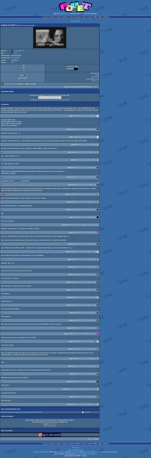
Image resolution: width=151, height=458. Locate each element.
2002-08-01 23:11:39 (81, 209)
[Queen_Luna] (97, 333)
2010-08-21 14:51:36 (83, 341)
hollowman (93, 194)
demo (14, 53)
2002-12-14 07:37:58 (84, 217)
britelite (94, 167)
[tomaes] (97, 259)
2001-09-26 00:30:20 (81, 129)
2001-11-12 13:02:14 (82, 177)
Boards (77, 17)
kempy (94, 267)
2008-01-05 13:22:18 (81, 305)
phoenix (94, 87)
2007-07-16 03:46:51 (81, 297)
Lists (83, 17)
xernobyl (93, 297)
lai (95, 144)
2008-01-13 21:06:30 (84, 320)
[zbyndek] (97, 381)
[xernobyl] (97, 297)
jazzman (93, 202)
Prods (51, 17)
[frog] (97, 397)
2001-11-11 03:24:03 (86, 144)
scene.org (75, 452)
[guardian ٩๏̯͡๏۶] (97, 389)
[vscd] (97, 313)
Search (89, 17)
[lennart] (97, 366)
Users (71, 17)
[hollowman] (97, 194)
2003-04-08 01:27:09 (77, 225)
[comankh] (97, 305)
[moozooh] (83, 412)
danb (94, 217)
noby (94, 358)
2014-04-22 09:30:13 (81, 381)
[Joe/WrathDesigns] (2, 84)
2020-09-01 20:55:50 (82, 404)
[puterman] (97, 209)
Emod (94, 349)
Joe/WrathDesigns (10, 84)
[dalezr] (97, 244)
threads (66, 99)
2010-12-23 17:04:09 (83, 349)
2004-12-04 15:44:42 (82, 259)
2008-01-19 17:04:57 (82, 328)
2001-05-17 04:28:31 (84, 116)
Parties (65, 17)
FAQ (99, 17)
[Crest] (97, 232)
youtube (96, 79)
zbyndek (93, 381)
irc (117, 452)
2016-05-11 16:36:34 (78, 389)
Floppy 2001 (15, 58)
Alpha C (93, 328)
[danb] (97, 217)
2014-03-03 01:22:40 (83, 366)
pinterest (50, 99)
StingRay (93, 290)
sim (95, 374)
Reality (65, 13)
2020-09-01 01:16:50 (84, 397)
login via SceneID (53, 435)
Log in (45, 17)
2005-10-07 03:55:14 (81, 282)
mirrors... (95, 81)
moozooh (87, 412)
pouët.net (36, 452)
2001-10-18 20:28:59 (84, 137)
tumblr (55, 99)
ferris (94, 320)
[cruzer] (97, 274)
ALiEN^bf (93, 282)
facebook (38, 99)
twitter (44, 99)
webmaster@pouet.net (84, 454)
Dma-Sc (93, 404)
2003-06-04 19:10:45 (83, 244)
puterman (93, 209)
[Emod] (97, 349)
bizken (94, 185)
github (95, 454)
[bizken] (97, 185)
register (95, 439)
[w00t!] (97, 341)
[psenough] (97, 251)
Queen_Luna (92, 333)
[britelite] (97, 167)
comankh (93, 305)
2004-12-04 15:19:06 (81, 251)
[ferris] (97, 320)
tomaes (94, 259)
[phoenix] (98, 87)
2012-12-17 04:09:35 (84, 358)
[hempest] (97, 129)
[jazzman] (97, 202)
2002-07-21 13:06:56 (81, 202)
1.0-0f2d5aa (44, 452)
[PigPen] (97, 152)
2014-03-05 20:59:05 (85, 374)
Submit (105, 17)
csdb (97, 75)
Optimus (93, 177)
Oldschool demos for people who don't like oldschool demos (21, 412)
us (83, 13)
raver (94, 116)
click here (52, 424)
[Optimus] (97, 177)
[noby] (97, 358)
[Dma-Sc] (97, 404)
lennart (94, 366)
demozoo (95, 77)
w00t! (94, 341)
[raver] (97, 116)
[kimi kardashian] (97, 225)
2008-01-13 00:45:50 (84, 313)
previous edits (50, 426)
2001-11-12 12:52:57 (82, 167)
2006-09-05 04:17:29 (81, 290)
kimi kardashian (91, 225)
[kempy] (97, 267)
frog (95, 397)
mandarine (60, 452)
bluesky (60, 99)
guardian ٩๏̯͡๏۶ (91, 389)
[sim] (97, 374)
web (32, 25)
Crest (94, 232)
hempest (93, 129)
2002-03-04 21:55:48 (80, 194)
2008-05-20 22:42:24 (79, 333)
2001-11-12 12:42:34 (85, 160)
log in (90, 439)
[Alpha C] (97, 328)
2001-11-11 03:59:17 (82, 152)
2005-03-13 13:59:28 (83, 267)
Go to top (75, 447)
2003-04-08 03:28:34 (83, 232)
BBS (95, 17)
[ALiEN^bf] (97, 282)
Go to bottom (75, 21)
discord (110, 452)
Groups (58, 17)
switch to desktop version (75, 450)
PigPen (94, 152)
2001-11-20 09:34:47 (83, 185)
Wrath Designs (24, 25)
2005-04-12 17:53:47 (83, 274)
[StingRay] (97, 290)
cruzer (94, 274)
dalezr (94, 244)
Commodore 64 (17, 50)
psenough (93, 251)
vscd (94, 313)
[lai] (97, 144)
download (95, 73)
